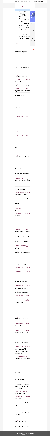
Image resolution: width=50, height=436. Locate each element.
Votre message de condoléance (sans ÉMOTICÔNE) (20, 52)
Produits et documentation (25, 1)
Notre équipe (34, 1)
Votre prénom (16, 43)
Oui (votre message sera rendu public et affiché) (19, 50)
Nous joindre (37, 1)
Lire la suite (32, 20)
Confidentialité (41, 1)
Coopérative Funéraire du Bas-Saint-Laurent (17, 1)
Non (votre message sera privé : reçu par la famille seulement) (21, 51)
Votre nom (16, 45)
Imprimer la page (16, 17)
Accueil (21, 1)
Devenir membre (30, 1)
